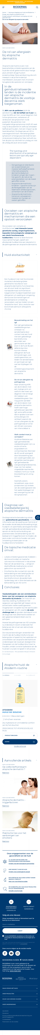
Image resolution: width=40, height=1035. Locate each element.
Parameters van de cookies (10, 1021)
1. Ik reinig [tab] (5, 675)
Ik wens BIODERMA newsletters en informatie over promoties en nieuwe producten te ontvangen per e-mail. (19, 937)
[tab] (8, 675)
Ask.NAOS (5, 1011)
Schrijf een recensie (12, 719)
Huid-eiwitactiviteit (17, 254)
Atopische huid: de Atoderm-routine (16, 666)
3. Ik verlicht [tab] (30, 675)
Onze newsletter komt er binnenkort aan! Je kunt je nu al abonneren (18, 919)
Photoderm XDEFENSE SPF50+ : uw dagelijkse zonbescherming (20, 2)
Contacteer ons (11, 910)
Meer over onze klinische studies (18, 881)
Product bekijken (11, 735)
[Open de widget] (37, 517)
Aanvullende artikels (17, 760)
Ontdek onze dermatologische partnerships (21, 863)
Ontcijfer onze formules (15, 890)
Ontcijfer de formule (20, 746)
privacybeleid (23, 943)
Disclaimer (5, 1013)
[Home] (20, 7)
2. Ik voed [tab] (17, 675)
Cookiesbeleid (6, 1019)
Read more (5, 772)
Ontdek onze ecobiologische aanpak (19, 871)
